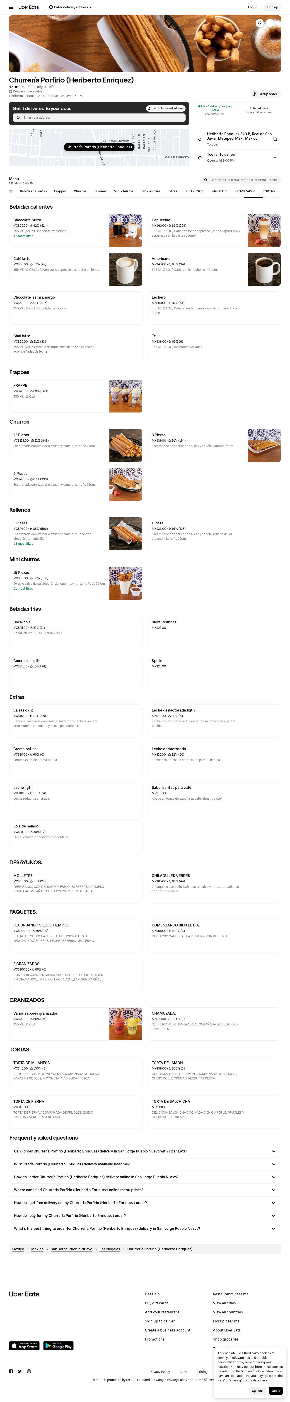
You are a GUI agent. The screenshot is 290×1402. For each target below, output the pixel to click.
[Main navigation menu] (11, 7)
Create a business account (167, 1330)
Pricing (202, 1372)
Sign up (272, 7)
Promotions (154, 1339)
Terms (183, 1372)
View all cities (224, 1303)
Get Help (152, 1294)
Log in (252, 7)
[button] (266, 94)
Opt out (257, 1391)
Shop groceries (226, 1339)
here (263, 1380)
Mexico (18, 1249)
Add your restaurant (162, 1312)
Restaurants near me (231, 1294)
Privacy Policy (160, 1372)
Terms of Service (206, 1380)
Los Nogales (109, 1249)
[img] (99, 147)
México (37, 1249)
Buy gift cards (157, 1303)
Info (52, 87)
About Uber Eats (227, 1330)
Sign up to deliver (160, 1321)
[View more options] (270, 23)
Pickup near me (226, 1321)
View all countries (228, 1312)
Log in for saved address (168, 108)
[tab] (33, 191)
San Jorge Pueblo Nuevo (71, 1249)
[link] (260, 23)
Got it (276, 1391)
